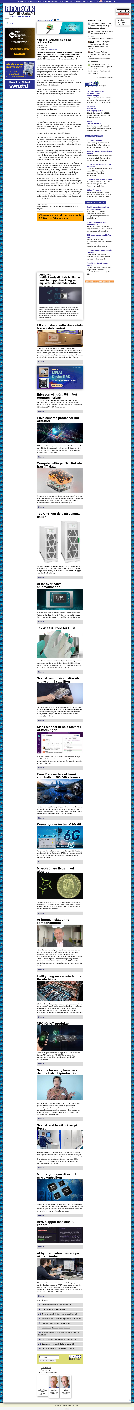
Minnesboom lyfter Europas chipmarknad (56, 1328)
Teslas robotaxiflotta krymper (96, 38)
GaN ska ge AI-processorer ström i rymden (56, 1323)
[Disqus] (60, 246)
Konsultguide (81, 1)
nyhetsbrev (67, 206)
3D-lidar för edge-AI (94, 190)
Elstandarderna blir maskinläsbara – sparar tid (58, 1344)
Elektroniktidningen (93, 28)
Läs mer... (41, 361)
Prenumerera (67, 1)
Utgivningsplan (35, 1)
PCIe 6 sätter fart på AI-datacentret (53, 1309)
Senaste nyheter (95, 202)
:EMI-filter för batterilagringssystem (95, 109)
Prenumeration (46, 1368)
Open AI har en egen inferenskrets (99, 179)
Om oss (92, 1)
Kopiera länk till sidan (43, 20)
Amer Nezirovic (96, 64)
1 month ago (109, 38)
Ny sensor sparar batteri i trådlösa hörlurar (56, 1305)
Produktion (53, 49)
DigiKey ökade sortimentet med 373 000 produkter (59, 1339)
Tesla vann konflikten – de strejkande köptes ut (58, 1348)
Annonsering (45, 1370)
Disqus (111, 77)
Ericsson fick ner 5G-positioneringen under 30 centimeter (61, 1319)
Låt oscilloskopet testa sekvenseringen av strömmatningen (95, 93)
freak (92, 42)
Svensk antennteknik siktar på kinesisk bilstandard (59, 1314)
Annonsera (22, 1)
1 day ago (102, 28)
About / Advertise (108, 1)
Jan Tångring (95, 31)
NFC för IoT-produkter (95, 141)
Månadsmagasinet (52, 1)
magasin (40, 209)
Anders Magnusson (97, 23)
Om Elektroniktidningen (49, 1372)
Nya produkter (94, 136)
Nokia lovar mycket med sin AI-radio (98, 46)
